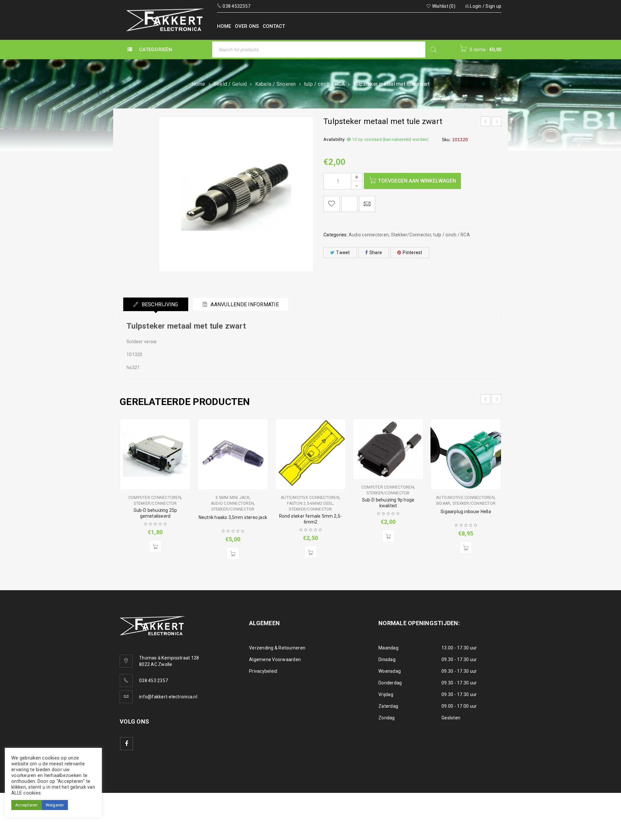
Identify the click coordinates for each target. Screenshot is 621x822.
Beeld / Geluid (230, 84)
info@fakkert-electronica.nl (168, 696)
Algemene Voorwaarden (275, 659)
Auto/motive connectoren (310, 497)
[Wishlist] (331, 204)
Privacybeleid (263, 671)
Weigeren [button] (55, 805)
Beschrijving (159, 304)
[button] (155, 546)
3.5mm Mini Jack (232, 497)
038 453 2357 (153, 680)
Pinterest (412, 252)
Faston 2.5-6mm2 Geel (310, 503)
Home (198, 84)
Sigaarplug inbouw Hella (466, 511)
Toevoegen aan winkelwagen (417, 181)
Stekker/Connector (411, 234)
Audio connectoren (369, 234)
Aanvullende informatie (244, 304)
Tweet (343, 252)
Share (375, 252)
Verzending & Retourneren (277, 647)
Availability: (334, 139)
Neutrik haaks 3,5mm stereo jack (233, 517)
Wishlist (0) (443, 6)
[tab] (155, 304)
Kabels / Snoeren (275, 84)
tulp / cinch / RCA (324, 84)
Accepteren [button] (26, 805)
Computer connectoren (154, 497)
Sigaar (443, 503)
